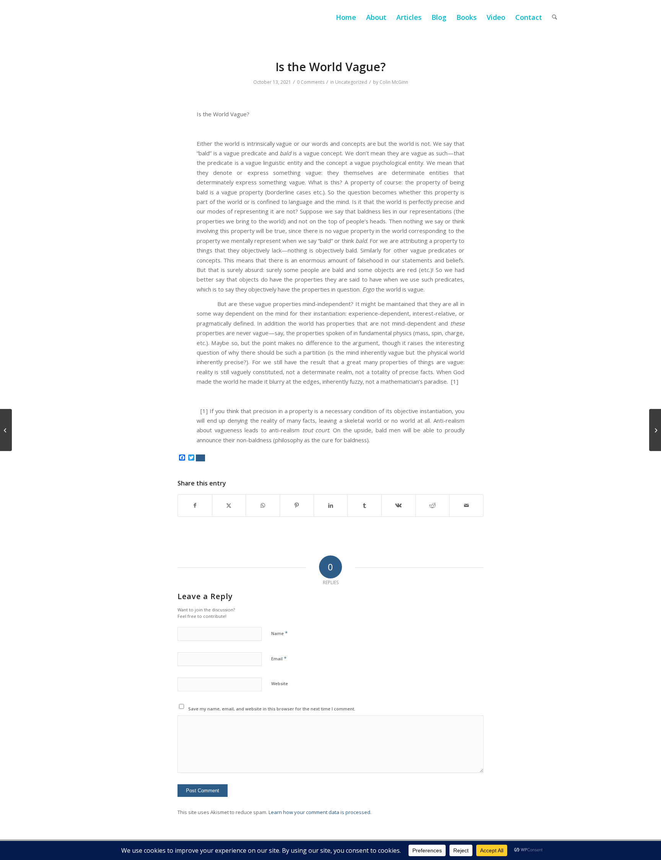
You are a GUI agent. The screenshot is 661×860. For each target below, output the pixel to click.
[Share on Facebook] (195, 505)
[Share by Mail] (466, 505)
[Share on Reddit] (432, 505)
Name (279, 633)
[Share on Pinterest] (297, 505)
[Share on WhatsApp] (263, 505)
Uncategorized (351, 82)
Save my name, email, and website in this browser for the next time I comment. (271, 709)
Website (279, 683)
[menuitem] (346, 17)
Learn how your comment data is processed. (320, 812)
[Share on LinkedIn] (331, 505)
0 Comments (310, 82)
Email (279, 658)
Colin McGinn (393, 82)
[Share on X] (229, 505)
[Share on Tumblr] (364, 505)
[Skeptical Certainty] (6, 430)
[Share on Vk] (398, 505)
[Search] (554, 17)
